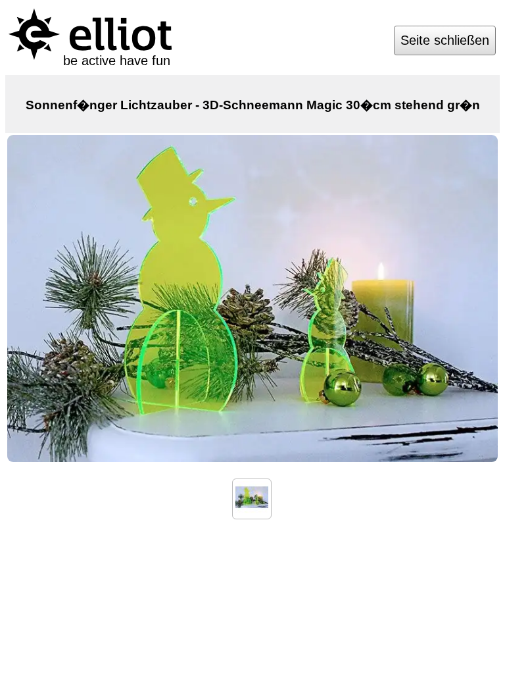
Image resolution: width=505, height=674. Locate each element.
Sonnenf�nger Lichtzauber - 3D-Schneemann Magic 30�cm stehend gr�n (253, 105)
